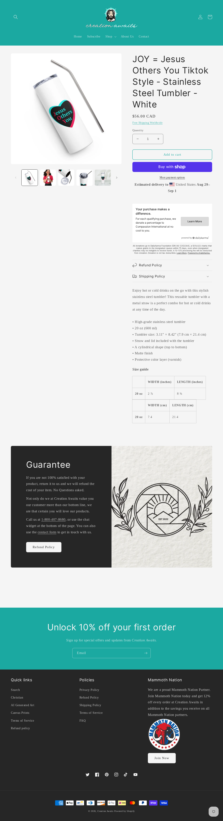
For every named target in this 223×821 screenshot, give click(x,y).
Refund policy (20, 728)
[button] (15, 17)
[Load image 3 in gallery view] (66, 178)
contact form (47, 532)
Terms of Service (22, 720)
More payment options (172, 177)
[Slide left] (15, 177)
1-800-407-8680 (53, 519)
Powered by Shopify (124, 811)
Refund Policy (44, 547)
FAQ (82, 720)
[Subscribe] (145, 653)
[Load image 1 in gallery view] (30, 178)
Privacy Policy (89, 690)
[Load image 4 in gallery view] (84, 178)
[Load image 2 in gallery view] (48, 178)
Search (15, 690)
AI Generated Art (22, 705)
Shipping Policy (90, 705)
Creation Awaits (105, 811)
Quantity (138, 130)
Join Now (161, 758)
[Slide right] (117, 177)
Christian (17, 697)
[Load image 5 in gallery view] (103, 178)
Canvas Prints (20, 712)
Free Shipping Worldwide (147, 122)
